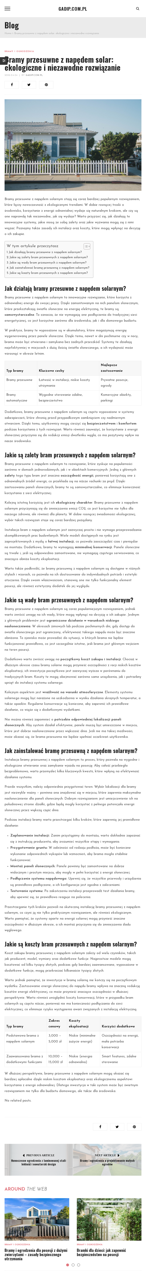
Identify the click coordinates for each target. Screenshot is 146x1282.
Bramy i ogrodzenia (19, 51)
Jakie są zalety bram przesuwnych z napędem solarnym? (49, 257)
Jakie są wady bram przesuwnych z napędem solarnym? (48, 262)
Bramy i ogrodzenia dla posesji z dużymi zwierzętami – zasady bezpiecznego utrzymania (36, 1254)
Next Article (105, 1155)
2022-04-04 (11, 75)
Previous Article (40, 1155)
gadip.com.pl (34, 75)
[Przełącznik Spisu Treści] (85, 246)
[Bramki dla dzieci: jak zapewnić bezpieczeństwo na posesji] (109, 1219)
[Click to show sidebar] (4, 61)
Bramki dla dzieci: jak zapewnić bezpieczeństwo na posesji (101, 1252)
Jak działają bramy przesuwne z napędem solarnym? (45, 252)
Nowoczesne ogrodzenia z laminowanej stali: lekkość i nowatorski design (38, 1162)
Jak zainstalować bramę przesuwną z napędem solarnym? (49, 267)
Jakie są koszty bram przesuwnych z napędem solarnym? (49, 273)
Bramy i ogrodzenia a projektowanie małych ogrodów (107, 1162)
